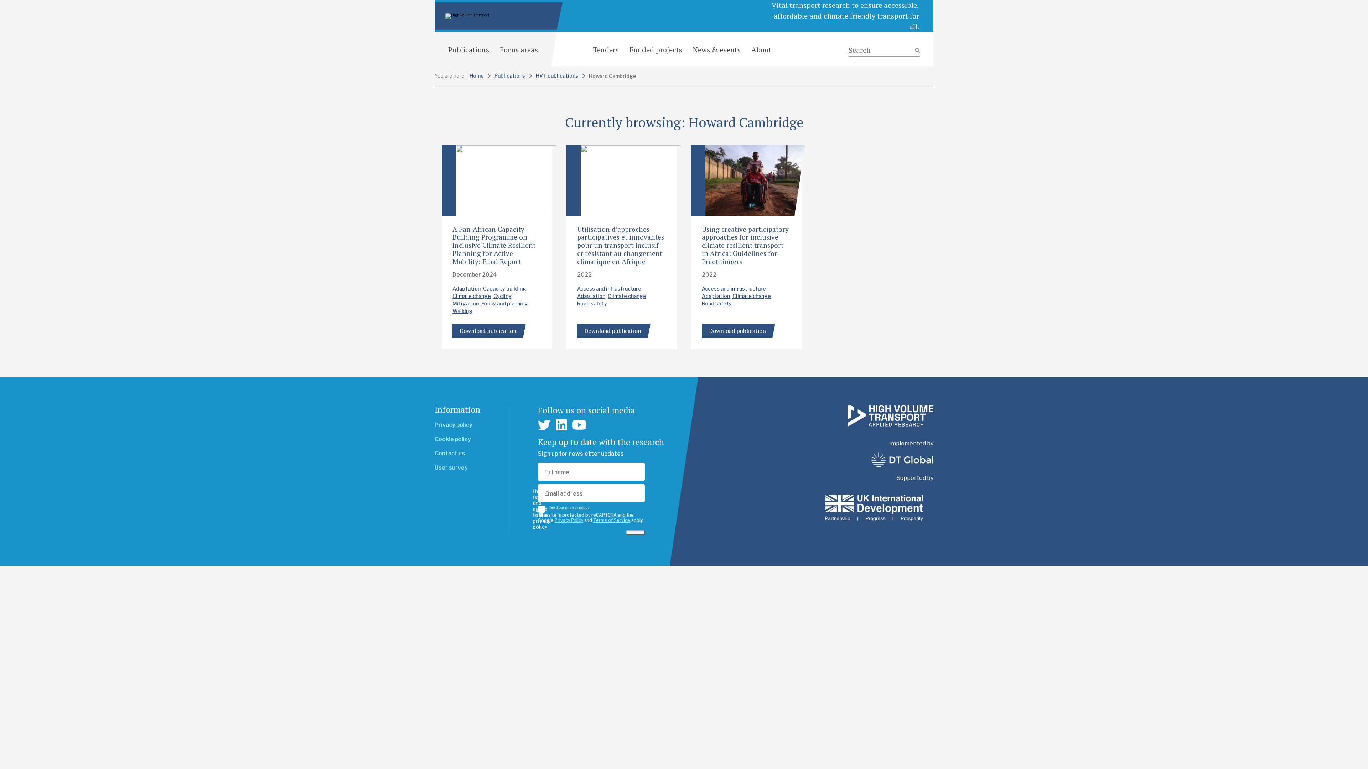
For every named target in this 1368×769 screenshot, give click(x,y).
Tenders (606, 49)
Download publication (488, 331)
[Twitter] (544, 425)
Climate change (471, 296)
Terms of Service (611, 520)
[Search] (884, 50)
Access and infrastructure (609, 289)
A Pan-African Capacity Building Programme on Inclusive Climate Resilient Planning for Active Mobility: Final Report (493, 245)
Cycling (502, 296)
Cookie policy (453, 439)
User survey (451, 467)
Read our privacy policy (569, 507)
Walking (462, 311)
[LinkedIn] (561, 425)
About (761, 49)
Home (477, 76)
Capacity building (504, 289)
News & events (717, 49)
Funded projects (655, 49)
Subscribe (635, 532)
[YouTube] (579, 425)
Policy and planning (504, 303)
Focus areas (519, 49)
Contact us (450, 453)
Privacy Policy (569, 520)
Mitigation (465, 303)
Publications (468, 49)
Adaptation (466, 289)
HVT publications (557, 76)
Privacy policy (453, 425)
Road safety (592, 303)
